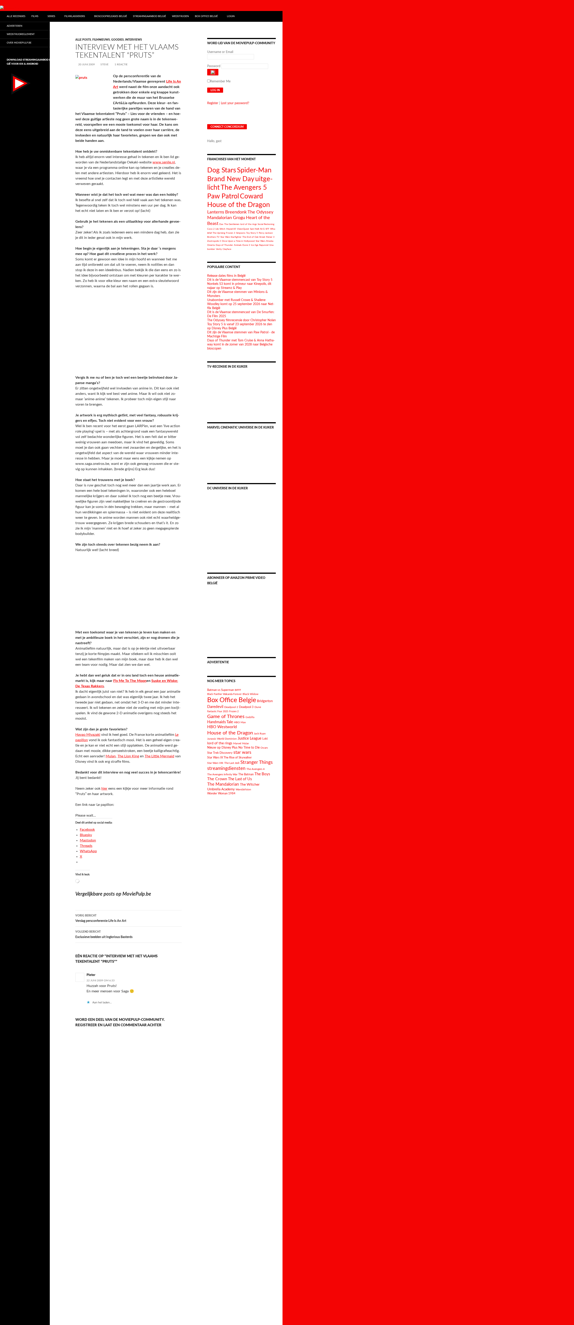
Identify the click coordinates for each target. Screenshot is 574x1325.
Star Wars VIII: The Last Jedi (223, 763)
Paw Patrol (223, 196)
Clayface (227, 249)
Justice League (249, 738)
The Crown (217, 779)
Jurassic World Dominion (222, 739)
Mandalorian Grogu (226, 217)
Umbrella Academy (221, 789)
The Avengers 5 (244, 187)
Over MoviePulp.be (19, 43)
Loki (265, 738)
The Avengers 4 (255, 769)
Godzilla (250, 717)
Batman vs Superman (220, 690)
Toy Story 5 (252, 233)
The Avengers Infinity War (222, 774)
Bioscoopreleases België (110, 16)
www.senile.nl (163, 162)
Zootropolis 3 (214, 241)
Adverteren (14, 26)
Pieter (91, 975)
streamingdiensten (226, 768)
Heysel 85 (231, 229)
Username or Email (220, 52)
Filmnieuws (101, 39)
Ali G (262, 229)
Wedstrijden (180, 16)
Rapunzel (263, 245)
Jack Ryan (260, 733)
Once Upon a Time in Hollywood (238, 241)
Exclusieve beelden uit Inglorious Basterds (104, 934)
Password (213, 66)
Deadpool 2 (231, 707)
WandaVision (243, 789)
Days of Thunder (224, 245)
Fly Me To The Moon (129, 681)
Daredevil (215, 707)
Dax (221, 224)
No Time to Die (249, 747)
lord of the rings (248, 224)
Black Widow (250, 694)
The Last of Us (240, 779)
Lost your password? (235, 103)
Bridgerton (265, 701)
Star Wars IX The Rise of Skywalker (229, 757)
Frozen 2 (234, 711)
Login (231, 16)
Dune (257, 707)
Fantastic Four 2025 (217, 711)
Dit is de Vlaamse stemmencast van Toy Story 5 (239, 279)
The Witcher (250, 784)
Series (51, 16)
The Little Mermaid (159, 756)
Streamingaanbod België (149, 16)
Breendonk (236, 212)
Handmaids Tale (220, 722)
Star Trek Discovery (220, 752)
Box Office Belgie (231, 700)
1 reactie (121, 64)
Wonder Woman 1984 (221, 793)
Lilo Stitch (220, 229)
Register (212, 103)
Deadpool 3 (246, 707)
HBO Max (240, 722)
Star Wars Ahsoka (264, 241)
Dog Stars (221, 170)
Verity (219, 249)
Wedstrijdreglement (21, 34)
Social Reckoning (266, 224)
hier (104, 788)
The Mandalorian (223, 784)
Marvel (237, 743)
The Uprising (219, 233)
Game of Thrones (226, 716)
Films (34, 16)
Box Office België (206, 16)
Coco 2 (211, 229)
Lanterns (215, 212)
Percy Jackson (266, 233)
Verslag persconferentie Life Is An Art (100, 918)
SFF (267, 229)
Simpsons (240, 233)
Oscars (264, 748)
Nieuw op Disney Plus (222, 747)
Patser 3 (270, 237)
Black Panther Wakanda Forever (224, 694)
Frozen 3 (230, 233)
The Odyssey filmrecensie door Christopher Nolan (241, 320)
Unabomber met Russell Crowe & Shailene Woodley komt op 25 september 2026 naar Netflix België (240, 304)
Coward (251, 196)
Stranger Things (256, 762)
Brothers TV (213, 237)
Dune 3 (246, 245)
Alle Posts (83, 39)
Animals (237, 245)
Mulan (111, 756)
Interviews (133, 39)
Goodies (117, 39)
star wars (242, 752)
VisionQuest (243, 229)
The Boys (262, 774)
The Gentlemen (231, 224)
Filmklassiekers (74, 16)
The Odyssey (260, 212)
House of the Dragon (238, 205)
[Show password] (212, 72)
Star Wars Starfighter (230, 237)
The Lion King (128, 756)
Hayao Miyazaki (87, 734)
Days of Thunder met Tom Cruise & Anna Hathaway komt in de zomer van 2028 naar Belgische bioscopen (241, 344)
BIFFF (238, 690)
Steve (104, 64)
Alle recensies (16, 16)
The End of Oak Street (253, 237)
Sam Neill (254, 229)
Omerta (211, 245)
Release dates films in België (226, 275)
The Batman (246, 774)
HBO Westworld (222, 727)
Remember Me (220, 81)
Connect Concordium (227, 126)
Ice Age (254, 245)
